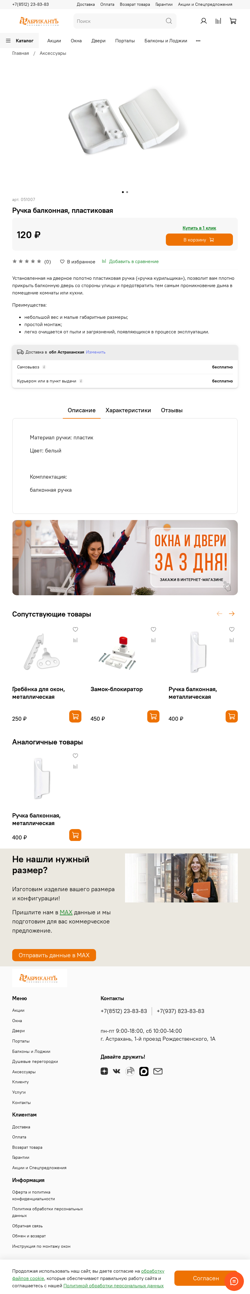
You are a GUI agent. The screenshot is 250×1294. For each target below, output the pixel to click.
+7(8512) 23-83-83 (30, 4)
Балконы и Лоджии (166, 40)
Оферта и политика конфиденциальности (33, 1195)
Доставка (86, 4)
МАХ (66, 912)
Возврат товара (135, 4)
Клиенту (20, 1082)
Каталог (25, 40)
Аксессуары (53, 53)
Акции (54, 40)
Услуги (19, 1092)
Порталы (125, 40)
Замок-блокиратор (117, 689)
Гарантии (164, 4)
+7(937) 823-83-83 (180, 1011)
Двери (98, 40)
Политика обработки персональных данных (47, 1212)
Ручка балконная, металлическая (193, 692)
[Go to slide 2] (127, 192)
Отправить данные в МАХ (54, 955)
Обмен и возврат (29, 1236)
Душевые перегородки (35, 1061)
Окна (76, 40)
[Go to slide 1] (123, 192)
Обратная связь (27, 1226)
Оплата (107, 4)
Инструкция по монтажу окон (41, 1246)
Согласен (206, 1278)
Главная (20, 53)
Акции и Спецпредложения (205, 4)
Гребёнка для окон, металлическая (38, 692)
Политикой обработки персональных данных (113, 1285)
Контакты (21, 1102)
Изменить (95, 352)
